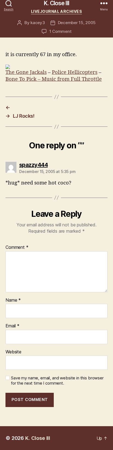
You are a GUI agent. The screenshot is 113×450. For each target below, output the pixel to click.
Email (12, 326)
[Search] (8, 3)
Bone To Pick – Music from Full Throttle (53, 79)
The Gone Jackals (26, 72)
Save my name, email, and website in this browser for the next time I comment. (57, 381)
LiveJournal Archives (56, 11)
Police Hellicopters (74, 72)
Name (13, 300)
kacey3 (37, 22)
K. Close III (56, 3)
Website (13, 352)
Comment (17, 247)
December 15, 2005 (77, 22)
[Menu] (104, 3)
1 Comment (60, 31)
